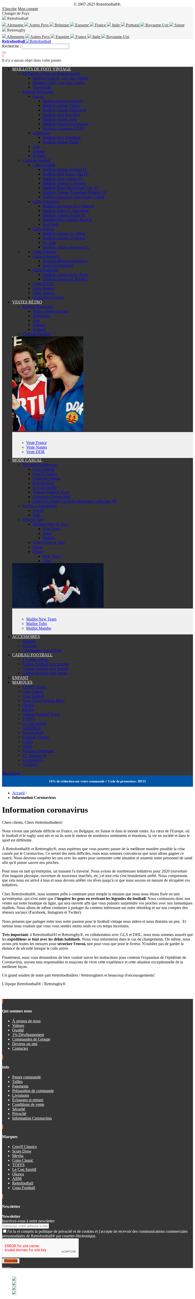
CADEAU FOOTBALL (32, 655)
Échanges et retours (27, 1100)
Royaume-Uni (156, 25)
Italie (116, 25)
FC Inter (49, 242)
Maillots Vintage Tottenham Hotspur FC (75, 192)
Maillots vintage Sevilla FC (64, 215)
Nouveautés (42, 87)
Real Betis (51, 224)
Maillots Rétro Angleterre (63, 101)
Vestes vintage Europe (50, 311)
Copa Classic (32, 691)
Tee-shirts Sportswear (39, 465)
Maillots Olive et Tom (50, 524)
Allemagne (15, 37)
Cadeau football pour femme (45, 668)
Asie (36, 146)
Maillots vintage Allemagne (65, 110)
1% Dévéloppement (28, 1034)
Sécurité (18, 1109)
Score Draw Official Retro (43, 700)
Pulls (36, 515)
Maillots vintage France (61, 105)
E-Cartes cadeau (35, 659)
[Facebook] (3, 1265)
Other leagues (43, 293)
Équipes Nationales (37, 92)
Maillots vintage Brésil (61, 142)
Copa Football (23, 1188)
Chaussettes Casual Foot (41, 650)
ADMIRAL (32, 728)
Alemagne (15, 25)
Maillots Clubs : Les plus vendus (58, 82)
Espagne (82, 25)
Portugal (132, 25)
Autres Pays (39, 25)
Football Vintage (35, 737)
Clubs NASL (43, 284)
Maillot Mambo (38, 628)
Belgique (62, 25)
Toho (47, 533)
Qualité (18, 1030)
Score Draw (21, 1151)
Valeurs (18, 1025)
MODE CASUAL (27, 460)
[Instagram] (7, 1265)
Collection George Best (51, 497)
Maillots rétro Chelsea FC (63, 178)
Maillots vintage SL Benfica (65, 279)
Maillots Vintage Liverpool (64, 183)
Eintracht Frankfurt (58, 265)
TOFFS (28, 719)
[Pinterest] (10, 1265)
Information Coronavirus (32, 1118)
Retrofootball (43, 483)
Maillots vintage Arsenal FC (65, 169)
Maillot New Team (41, 619)
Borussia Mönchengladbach (65, 261)
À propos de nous (26, 1021)
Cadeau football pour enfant (44, 673)
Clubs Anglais (43, 165)
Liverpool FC (33, 760)
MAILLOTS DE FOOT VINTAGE (41, 69)
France (100, 25)
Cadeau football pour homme (45, 664)
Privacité (19, 1113)
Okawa (28, 705)
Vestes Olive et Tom (48, 542)
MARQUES (22, 682)
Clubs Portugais (45, 270)
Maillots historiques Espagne (66, 124)
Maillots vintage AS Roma (64, 238)
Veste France (36, 442)
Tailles (17, 1081)
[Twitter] (5, 1265)
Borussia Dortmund (38, 751)
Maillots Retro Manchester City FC (71, 188)
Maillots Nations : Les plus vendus (60, 78)
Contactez (20, 1048)
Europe (38, 96)
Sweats (38, 510)
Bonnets (29, 641)
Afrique (38, 151)
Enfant (37, 551)
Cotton (27, 741)
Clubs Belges (43, 288)
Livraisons (20, 1095)
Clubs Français (44, 252)
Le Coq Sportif (44, 487)
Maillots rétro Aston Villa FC (66, 174)
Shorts (37, 547)
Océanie (39, 156)
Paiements (20, 1086)
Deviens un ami (24, 1044)
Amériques (41, 133)
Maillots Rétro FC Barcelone (66, 210)
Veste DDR (35, 452)
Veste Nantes (36, 447)
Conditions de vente (28, 1104)
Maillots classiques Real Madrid (68, 206)
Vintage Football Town (51, 492)
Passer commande (26, 1077)
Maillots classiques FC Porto (65, 274)
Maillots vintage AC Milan (64, 233)
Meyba (28, 710)
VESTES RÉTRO (27, 302)
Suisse (179, 25)
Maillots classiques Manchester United (73, 197)
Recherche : (11, 46)
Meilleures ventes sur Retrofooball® (51, 73)
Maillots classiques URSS (63, 128)
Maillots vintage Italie (60, 119)
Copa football (43, 469)
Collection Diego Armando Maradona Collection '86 (74, 501)
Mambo (49, 538)
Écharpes (29, 646)
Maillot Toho (36, 623)
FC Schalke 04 (34, 755)
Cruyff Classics (44, 474)
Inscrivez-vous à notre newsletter (28, 1221)
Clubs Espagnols (45, 201)
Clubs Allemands (46, 256)
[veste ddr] (47, 429)
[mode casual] (58, 606)
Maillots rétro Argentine (62, 137)
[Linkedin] (9, 1265)
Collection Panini (46, 478)
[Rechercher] (4, 52)
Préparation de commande (33, 1091)
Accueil (18, 793)
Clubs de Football (36, 160)
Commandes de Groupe (31, 1039)
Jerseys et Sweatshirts (39, 506)
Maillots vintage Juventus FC (66, 247)
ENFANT (20, 678)
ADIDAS (30, 764)
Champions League (48, 297)
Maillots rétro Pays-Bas (61, 114)
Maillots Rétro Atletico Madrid (67, 220)
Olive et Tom (32, 519)
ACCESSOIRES (26, 636)
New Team (51, 529)
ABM (27, 746)
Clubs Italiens (43, 229)
